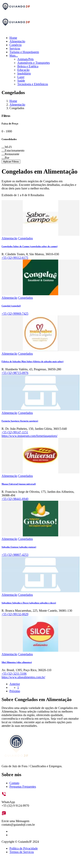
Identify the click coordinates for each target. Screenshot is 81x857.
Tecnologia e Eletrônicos (32, 84)
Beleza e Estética (27, 66)
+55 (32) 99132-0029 (15, 614)
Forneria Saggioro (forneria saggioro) (20, 421)
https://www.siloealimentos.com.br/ (23, 677)
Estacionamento (14, 150)
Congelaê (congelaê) (11, 306)
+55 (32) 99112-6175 (15, 257)
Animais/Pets (25, 59)
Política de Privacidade (23, 848)
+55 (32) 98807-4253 (15, 554)
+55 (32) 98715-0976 (15, 373)
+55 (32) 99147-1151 (15, 432)
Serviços (14, 48)
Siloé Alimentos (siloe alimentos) (17, 662)
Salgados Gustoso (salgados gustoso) (19, 547)
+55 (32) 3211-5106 (14, 673)
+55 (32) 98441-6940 (15, 499)
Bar (7, 157)
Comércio (15, 45)
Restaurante (12, 154)
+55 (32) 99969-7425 (15, 313)
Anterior (14, 684)
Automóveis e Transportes (33, 62)
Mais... (13, 55)
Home (13, 37)
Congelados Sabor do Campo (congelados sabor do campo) (30, 246)
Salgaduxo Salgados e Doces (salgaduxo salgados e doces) (29, 603)
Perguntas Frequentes (22, 786)
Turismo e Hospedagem (24, 52)
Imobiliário (24, 73)
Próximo (14, 691)
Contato (14, 783)
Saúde (21, 80)
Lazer (20, 77)
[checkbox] (3, 148)
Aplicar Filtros (11, 161)
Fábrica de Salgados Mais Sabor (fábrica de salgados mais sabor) (33, 361)
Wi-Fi (8, 147)
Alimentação (17, 41)
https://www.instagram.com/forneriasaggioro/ (29, 436)
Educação (23, 70)
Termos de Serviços (21, 852)
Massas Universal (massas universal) (19, 484)
